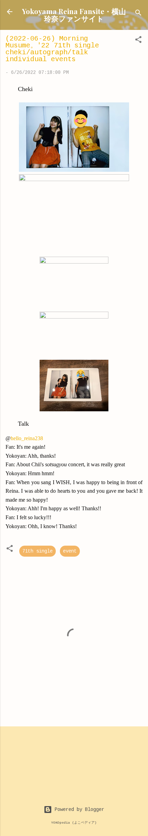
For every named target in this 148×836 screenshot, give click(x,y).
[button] (138, 40)
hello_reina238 (27, 438)
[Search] (138, 13)
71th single (37, 551)
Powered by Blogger (78, 809)
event (70, 551)
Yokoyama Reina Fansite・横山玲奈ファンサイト (74, 14)
